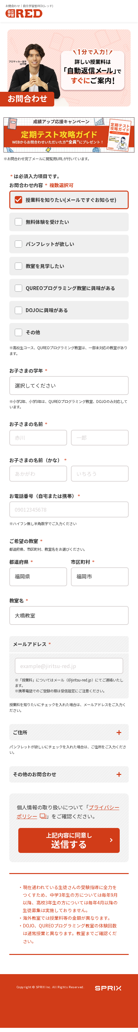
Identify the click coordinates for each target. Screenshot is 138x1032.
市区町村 (81, 561)
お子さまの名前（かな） (36, 460)
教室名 (17, 600)
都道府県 (19, 561)
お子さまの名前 (26, 424)
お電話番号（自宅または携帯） (43, 495)
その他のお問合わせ (34, 774)
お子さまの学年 (26, 370)
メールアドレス (30, 644)
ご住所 (20, 732)
